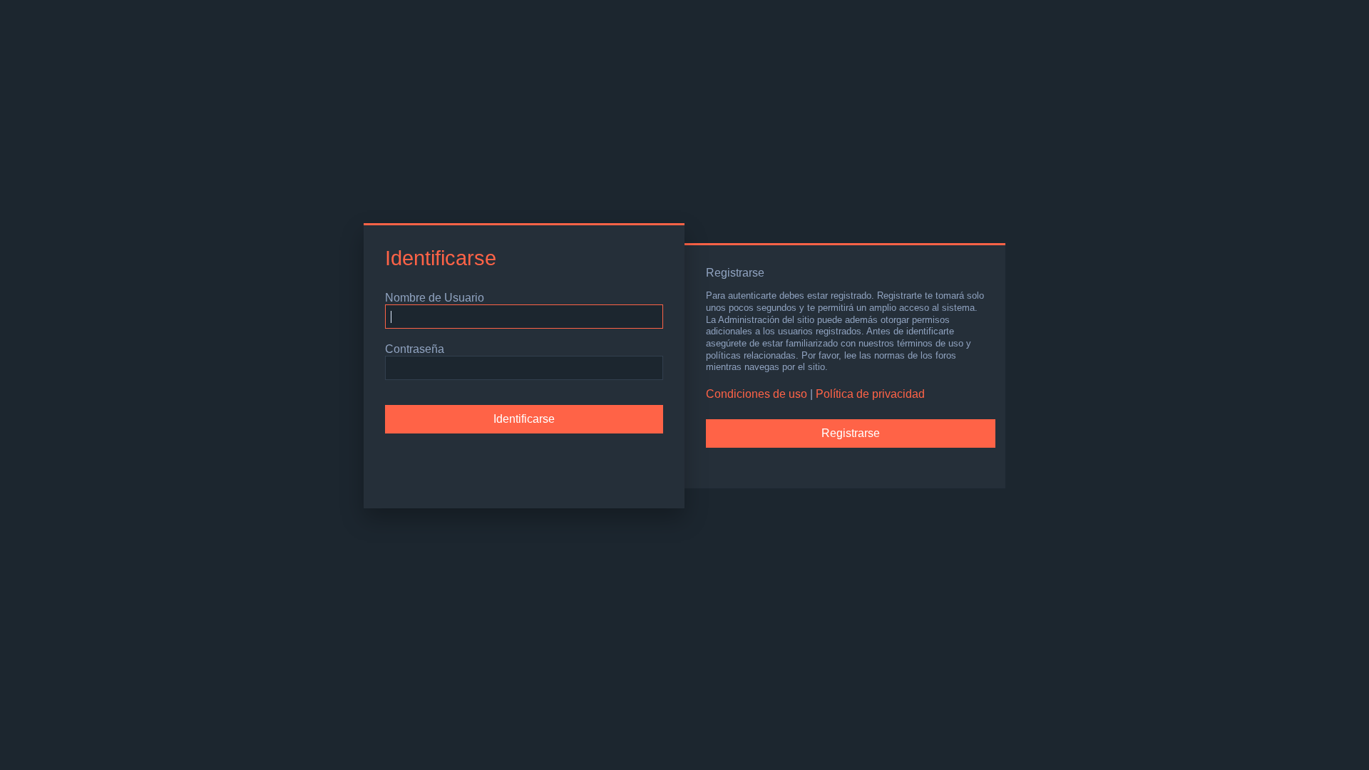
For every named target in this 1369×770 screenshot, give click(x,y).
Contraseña (414, 349)
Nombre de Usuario (434, 298)
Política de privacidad (870, 394)
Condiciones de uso (756, 394)
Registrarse (850, 433)
